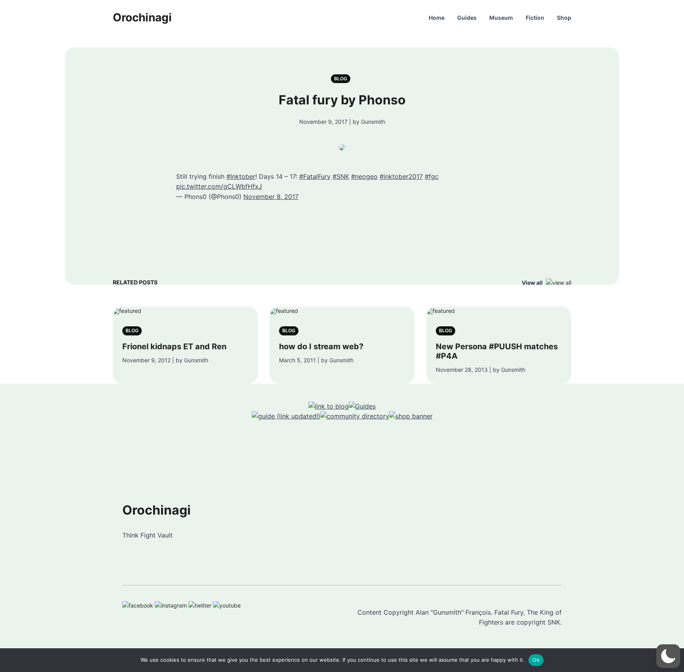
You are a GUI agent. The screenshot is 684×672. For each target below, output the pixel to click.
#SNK (340, 176)
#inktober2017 (401, 176)
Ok (536, 660)
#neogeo (364, 176)
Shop (564, 17)
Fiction (535, 17)
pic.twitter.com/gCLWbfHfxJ (219, 186)
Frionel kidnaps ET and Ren (174, 346)
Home (437, 17)
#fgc (432, 176)
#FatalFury (315, 176)
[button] (668, 656)
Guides (467, 17)
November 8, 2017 (270, 197)
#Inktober (240, 176)
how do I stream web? (321, 346)
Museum (501, 17)
